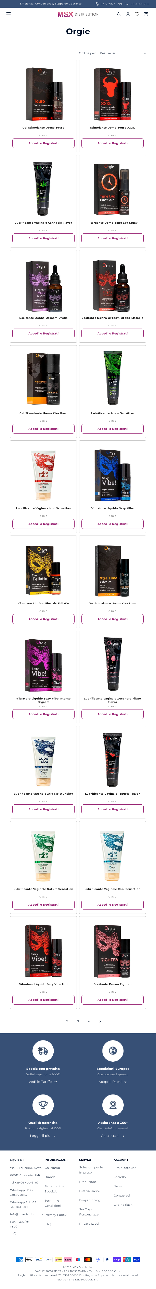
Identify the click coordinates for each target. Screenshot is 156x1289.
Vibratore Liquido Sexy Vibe (112, 508)
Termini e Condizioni (53, 1203)
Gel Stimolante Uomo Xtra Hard (43, 413)
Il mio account (125, 1168)
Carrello (120, 1177)
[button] (8, 14)
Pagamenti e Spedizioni (54, 1189)
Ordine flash (123, 1205)
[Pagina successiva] (99, 1021)
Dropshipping (89, 1200)
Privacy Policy (55, 1215)
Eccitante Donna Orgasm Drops (43, 317)
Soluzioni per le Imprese (91, 1170)
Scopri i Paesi (110, 1082)
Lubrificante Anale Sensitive (112, 413)
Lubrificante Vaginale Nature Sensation (43, 889)
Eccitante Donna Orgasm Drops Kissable (112, 317)
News (118, 1186)
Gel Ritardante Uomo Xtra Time (112, 603)
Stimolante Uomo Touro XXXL (112, 127)
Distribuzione (89, 1191)
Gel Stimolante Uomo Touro (44, 127)
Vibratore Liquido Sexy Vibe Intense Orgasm (43, 700)
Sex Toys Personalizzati (90, 1212)
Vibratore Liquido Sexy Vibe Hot (43, 984)
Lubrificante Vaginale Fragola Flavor (112, 793)
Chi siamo (52, 1168)
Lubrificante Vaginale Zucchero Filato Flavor (112, 700)
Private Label (89, 1223)
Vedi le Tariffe (40, 1082)
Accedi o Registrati (43, 143)
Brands (50, 1177)
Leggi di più (40, 1136)
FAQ (48, 1224)
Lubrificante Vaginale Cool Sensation (112, 889)
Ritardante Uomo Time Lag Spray (113, 222)
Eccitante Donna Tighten (113, 984)
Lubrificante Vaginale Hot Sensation (43, 508)
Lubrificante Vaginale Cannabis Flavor (43, 222)
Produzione (88, 1182)
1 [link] (56, 1021)
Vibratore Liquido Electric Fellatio (43, 603)
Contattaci (110, 1136)
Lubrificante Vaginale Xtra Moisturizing (43, 793)
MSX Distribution (83, 1267)
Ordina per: (87, 53)
